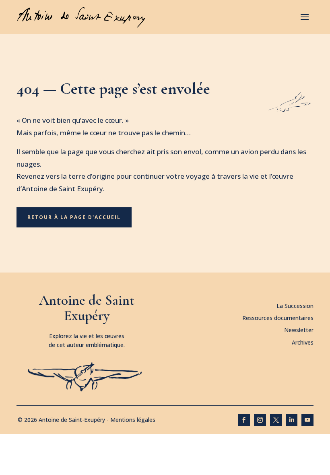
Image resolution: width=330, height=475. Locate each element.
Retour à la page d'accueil (74, 217)
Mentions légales (132, 419)
